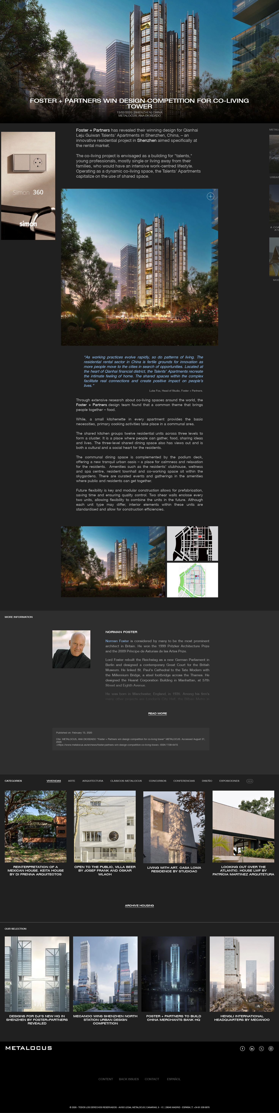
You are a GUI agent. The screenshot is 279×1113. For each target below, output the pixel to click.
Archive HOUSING (139, 906)
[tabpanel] (139, 849)
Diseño (207, 781)
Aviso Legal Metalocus (132, 1107)
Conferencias (184, 781)
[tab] (54, 781)
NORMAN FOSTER (121, 632)
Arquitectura (92, 781)
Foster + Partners (93, 131)
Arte (71, 781)
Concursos (157, 781)
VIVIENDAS (54, 781)
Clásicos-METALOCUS (126, 781)
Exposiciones (229, 781)
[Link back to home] (29, 1048)
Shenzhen (147, 141)
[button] (11, 848)
